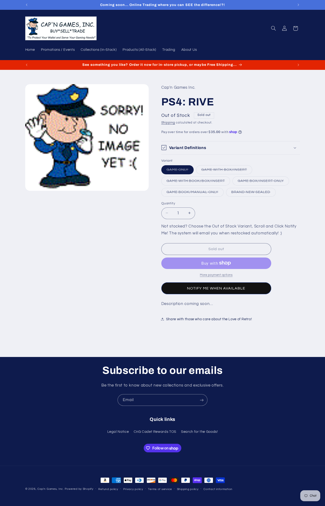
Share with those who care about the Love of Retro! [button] (209, 319)
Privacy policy (133, 489)
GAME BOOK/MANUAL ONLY (195, 193)
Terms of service (160, 489)
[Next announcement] (298, 5)
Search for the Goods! (199, 432)
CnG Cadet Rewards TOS (155, 432)
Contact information (217, 489)
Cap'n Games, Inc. (50, 489)
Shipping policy (188, 489)
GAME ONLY (180, 170)
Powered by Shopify (79, 489)
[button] (273, 28)
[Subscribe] (201, 400)
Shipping (168, 122)
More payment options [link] (216, 274)
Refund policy (108, 489)
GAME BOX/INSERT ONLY (263, 182)
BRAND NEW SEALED (253, 193)
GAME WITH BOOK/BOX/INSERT (198, 182)
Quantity (168, 203)
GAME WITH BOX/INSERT (226, 170)
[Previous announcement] (26, 5)
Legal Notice (118, 432)
